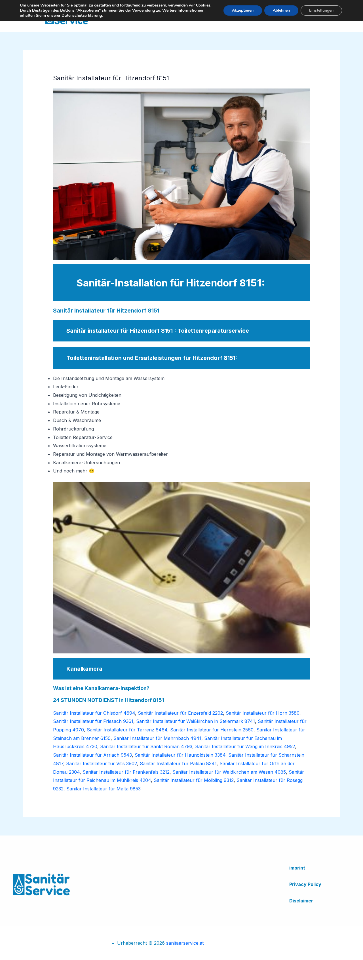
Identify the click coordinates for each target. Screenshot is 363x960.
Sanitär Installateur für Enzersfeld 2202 (180, 713)
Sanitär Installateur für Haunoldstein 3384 (180, 755)
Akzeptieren (243, 10)
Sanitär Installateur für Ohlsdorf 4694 (94, 713)
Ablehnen (281, 10)
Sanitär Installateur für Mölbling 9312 (194, 780)
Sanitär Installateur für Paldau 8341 (178, 763)
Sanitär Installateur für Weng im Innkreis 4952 (245, 746)
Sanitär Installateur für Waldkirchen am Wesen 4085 (229, 772)
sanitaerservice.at (185, 943)
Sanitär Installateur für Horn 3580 (262, 713)
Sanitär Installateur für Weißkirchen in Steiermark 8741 (195, 721)
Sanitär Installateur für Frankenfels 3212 (126, 772)
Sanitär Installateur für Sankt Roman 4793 (146, 746)
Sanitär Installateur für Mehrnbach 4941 (157, 738)
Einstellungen (321, 10)
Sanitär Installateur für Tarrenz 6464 (127, 730)
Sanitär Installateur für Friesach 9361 (93, 721)
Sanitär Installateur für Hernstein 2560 (212, 730)
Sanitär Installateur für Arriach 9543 (92, 755)
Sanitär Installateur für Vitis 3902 (101, 763)
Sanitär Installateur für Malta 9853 (103, 789)
